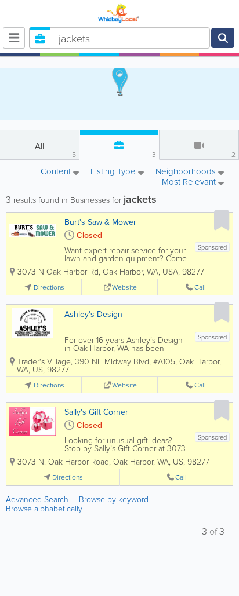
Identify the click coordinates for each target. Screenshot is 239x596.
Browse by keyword (114, 499)
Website (124, 287)
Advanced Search (37, 499)
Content (57, 172)
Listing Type (114, 172)
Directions (49, 287)
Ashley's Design (93, 314)
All (55, 149)
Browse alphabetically (44, 508)
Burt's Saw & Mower (100, 222)
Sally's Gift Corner (96, 412)
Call (200, 287)
